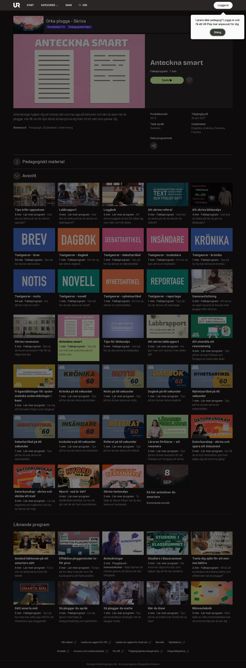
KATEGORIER (48, 5)
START (30, 5)
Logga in (223, 5)
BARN (69, 5)
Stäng (217, 32)
